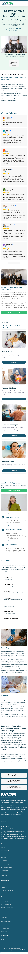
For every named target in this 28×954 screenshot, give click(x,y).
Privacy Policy (5, 864)
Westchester (4, 924)
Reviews (3, 857)
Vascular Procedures (7, 890)
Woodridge (4, 931)
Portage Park (5, 928)
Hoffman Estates (6, 921)
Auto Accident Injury (7, 907)
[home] (8, 3)
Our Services (4, 884)
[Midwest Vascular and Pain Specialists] (14, 953)
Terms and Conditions (7, 867)
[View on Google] (4, 117)
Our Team (4, 854)
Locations (4, 860)
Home (3, 847)
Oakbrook (4, 940)
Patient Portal (5, 870)
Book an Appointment (14, 312)
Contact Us (4, 875)
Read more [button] (5, 143)
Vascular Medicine (6, 904)
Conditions (4, 887)
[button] (25, 3)
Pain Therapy (4, 901)
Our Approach (5, 850)
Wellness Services (6, 911)
